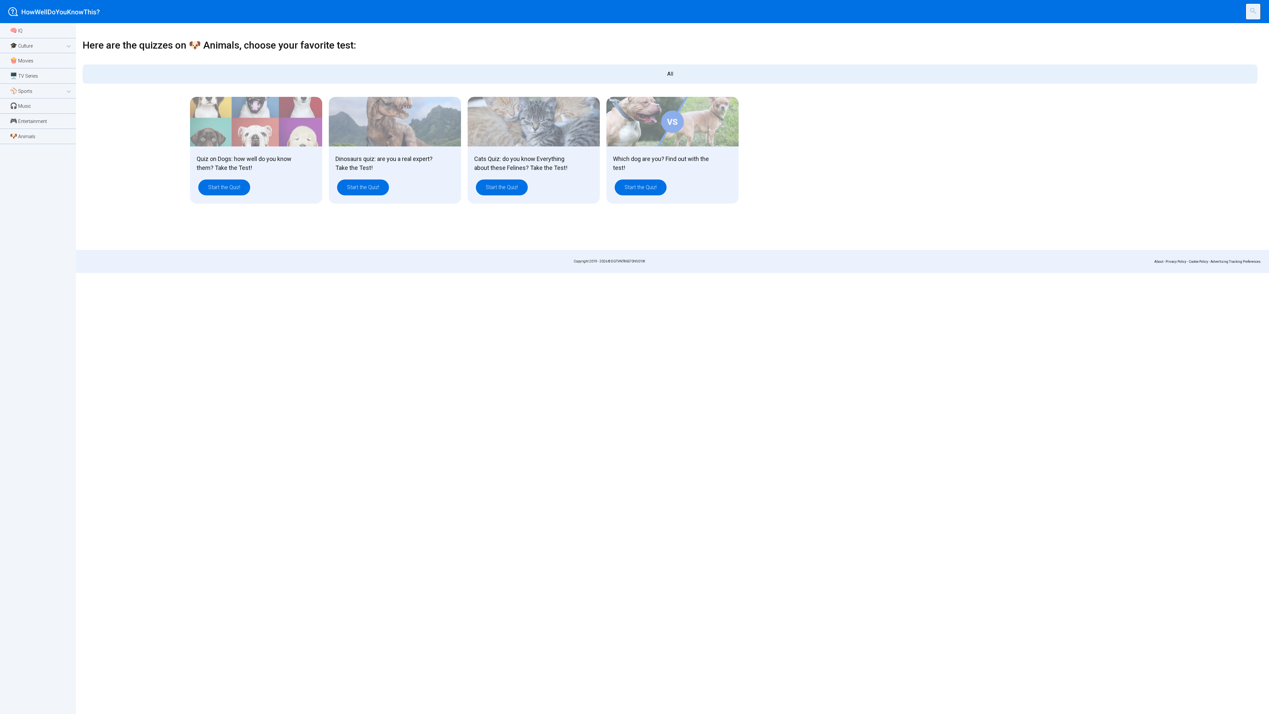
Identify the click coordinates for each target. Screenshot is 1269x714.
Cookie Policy (1198, 261)
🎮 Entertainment (28, 120)
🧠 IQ (16, 30)
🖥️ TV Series (24, 75)
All (670, 74)
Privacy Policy (1176, 261)
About (1158, 261)
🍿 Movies (21, 60)
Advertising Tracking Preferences (1236, 261)
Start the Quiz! (224, 187)
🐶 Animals (22, 136)
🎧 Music (20, 105)
